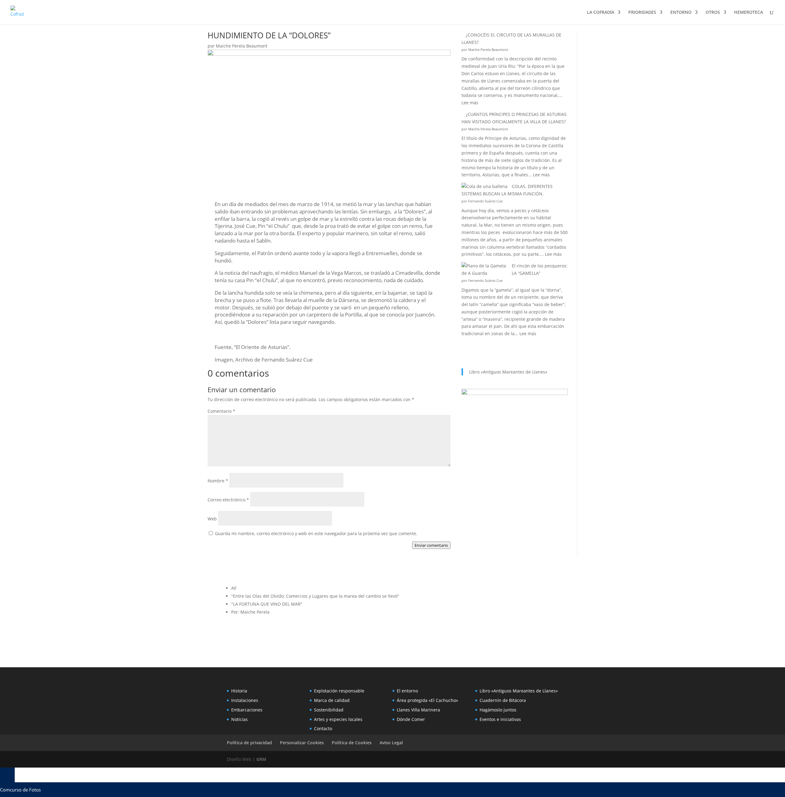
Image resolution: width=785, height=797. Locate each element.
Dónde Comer (411, 719)
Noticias (239, 719)
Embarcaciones (246, 710)
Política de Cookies (352, 742)
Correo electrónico (228, 500)
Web (212, 519)
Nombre (218, 481)
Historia (239, 691)
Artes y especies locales (338, 719)
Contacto (323, 728)
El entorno (407, 691)
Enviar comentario (431, 545)
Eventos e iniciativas (500, 719)
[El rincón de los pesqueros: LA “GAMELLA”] (484, 269)
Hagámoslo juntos (498, 710)
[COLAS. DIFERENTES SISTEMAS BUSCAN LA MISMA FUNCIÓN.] (484, 186)
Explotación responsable (339, 691)
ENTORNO (680, 12)
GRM (261, 759)
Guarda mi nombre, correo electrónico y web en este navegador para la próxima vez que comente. (316, 533)
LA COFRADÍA (600, 12)
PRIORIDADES (642, 12)
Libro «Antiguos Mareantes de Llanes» (508, 372)
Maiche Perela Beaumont (241, 46)
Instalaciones (244, 700)
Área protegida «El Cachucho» (427, 700)
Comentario (221, 411)
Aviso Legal (391, 742)
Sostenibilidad (328, 710)
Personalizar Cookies (302, 742)
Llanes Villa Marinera (418, 710)
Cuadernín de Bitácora (503, 700)
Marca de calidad (332, 700)
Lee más (469, 102)
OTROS (713, 12)
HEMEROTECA (748, 12)
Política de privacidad (249, 742)
